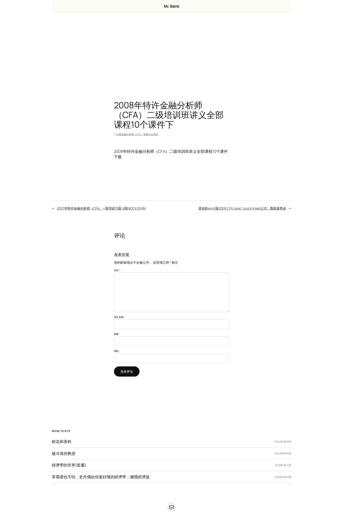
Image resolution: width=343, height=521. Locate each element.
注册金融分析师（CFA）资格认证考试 (137, 134)
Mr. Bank (171, 6)
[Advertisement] (171, 50)
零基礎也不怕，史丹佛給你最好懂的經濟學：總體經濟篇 (101, 477)
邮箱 (116, 334)
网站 (116, 351)
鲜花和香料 (61, 441)
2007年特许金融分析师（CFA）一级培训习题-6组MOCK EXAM (101, 208)
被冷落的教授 (63, 453)
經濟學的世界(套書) (69, 465)
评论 (117, 270)
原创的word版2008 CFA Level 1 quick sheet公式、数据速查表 (242, 208)
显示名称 (119, 317)
